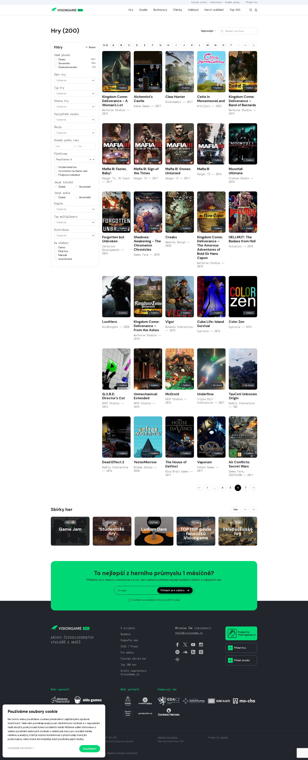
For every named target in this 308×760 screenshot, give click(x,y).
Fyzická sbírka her (134, 658)
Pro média (127, 652)
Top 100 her (129, 664)
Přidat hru (251, 2)
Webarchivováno (168, 737)
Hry (130, 10)
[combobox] (75, 80)
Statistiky (216, 2)
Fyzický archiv (199, 2)
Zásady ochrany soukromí (122, 753)
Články (177, 10)
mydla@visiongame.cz (189, 633)
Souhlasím (89, 748)
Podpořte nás (129, 640)
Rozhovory (160, 10)
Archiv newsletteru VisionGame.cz (134, 672)
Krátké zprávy (232, 2)
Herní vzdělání (214, 10)
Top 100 (235, 10)
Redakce (126, 634)
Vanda (224, 737)
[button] (245, 45)
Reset (92, 47)
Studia (143, 10)
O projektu (128, 628)
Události (193, 10)
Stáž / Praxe (129, 646)
